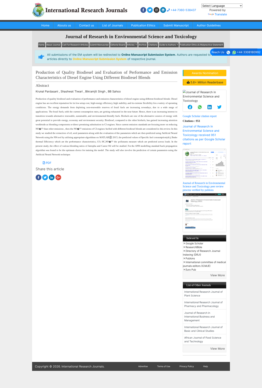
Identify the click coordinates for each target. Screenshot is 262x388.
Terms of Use (163, 366)
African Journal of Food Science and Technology (202, 339)
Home (45, 25)
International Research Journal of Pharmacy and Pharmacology (203, 304)
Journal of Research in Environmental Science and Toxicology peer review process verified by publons (204, 186)
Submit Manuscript (176, 25)
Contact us (86, 25)
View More (217, 275)
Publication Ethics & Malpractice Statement (201, 44)
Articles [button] (131, 44)
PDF (48, 163)
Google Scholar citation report (200, 116)
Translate (221, 14)
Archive (142, 44)
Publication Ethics (143, 25)
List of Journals (112, 25)
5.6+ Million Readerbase (206, 82)
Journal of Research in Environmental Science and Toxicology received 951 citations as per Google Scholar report (204, 135)
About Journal (53, 44)
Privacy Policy (186, 366)
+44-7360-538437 (183, 10)
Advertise (143, 366)
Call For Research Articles (75, 44)
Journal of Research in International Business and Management (199, 316)
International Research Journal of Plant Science (203, 293)
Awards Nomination (205, 73)
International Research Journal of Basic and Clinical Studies (203, 329)
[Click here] (143, 10)
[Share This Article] (190, 107)
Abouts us (64, 25)
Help (205, 366)
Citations (152, 44)
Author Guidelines (209, 25)
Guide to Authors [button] (167, 44)
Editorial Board (118, 44)
